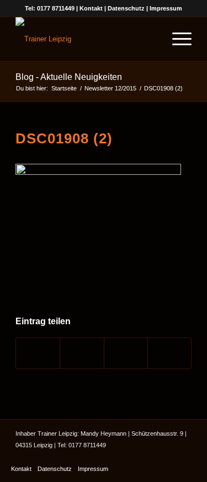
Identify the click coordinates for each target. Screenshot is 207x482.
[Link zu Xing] (183, 457)
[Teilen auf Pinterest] (169, 353)
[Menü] (176, 39)
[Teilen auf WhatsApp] (125, 353)
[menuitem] (150, 39)
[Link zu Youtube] (166, 457)
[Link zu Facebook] (150, 457)
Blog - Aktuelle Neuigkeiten (68, 77)
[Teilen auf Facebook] (38, 353)
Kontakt (91, 8)
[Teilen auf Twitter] (81, 353)
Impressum (166, 8)
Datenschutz (126, 8)
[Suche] (150, 39)
